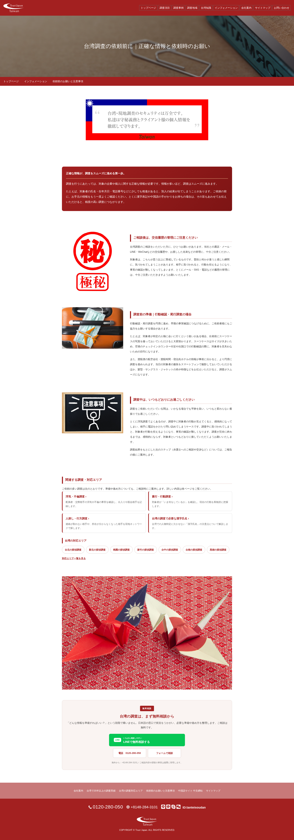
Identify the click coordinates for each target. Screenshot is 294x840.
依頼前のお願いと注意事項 (160, 790)
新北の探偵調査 (97, 549)
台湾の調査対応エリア (131, 790)
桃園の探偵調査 (121, 549)
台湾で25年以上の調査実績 (101, 790)
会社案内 (246, 7)
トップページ (148, 7)
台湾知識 (206, 7)
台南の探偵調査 (194, 549)
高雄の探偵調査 (218, 549)
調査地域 (192, 7)
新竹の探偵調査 (145, 549)
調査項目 (165, 7)
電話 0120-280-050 (129, 753)
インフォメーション (226, 7)
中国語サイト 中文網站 (190, 790)
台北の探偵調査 (73, 549)
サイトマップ (262, 7)
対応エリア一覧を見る (74, 558)
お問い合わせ (281, 7)
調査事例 (178, 7)
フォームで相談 (164, 753)
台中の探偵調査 (169, 549)
